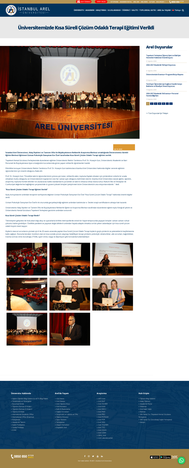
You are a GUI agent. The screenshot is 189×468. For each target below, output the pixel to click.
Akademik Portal (146, 404)
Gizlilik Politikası (18, 427)
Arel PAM (101, 412)
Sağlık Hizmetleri (62, 412)
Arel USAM (102, 430)
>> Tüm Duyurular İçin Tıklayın (157, 113)
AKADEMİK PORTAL (126, 2)
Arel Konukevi (61, 406)
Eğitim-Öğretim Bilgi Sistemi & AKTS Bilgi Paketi (30, 399)
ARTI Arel (101, 399)
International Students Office (22, 414)
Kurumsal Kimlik (18, 404)
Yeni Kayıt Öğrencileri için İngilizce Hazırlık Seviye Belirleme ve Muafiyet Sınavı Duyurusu (164, 85)
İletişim (152, 2)
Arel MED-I (102, 409)
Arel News (60, 399)
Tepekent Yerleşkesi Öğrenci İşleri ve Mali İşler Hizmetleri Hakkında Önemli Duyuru (163, 56)
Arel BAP (101, 401)
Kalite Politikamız (18, 425)
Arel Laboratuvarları (105, 438)
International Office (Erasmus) (23, 417)
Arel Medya (60, 401)
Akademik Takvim (18, 422)
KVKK (14, 430)
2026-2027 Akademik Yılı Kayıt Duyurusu (161, 65)
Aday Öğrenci (145, 401)
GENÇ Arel (102, 435)
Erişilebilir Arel (61, 427)
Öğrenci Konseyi (62, 417)
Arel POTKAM (103, 417)
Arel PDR (101, 420)
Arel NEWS (144, 2)
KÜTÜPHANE (114, 2)
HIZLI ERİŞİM (160, 2)
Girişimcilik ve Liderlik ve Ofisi (67, 414)
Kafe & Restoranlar (63, 409)
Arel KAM (101, 406)
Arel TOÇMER (103, 425)
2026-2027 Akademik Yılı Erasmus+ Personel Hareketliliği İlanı (162, 94)
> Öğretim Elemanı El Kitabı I (21, 406)
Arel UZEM (102, 433)
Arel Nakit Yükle (145, 409)
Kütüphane (16, 420)
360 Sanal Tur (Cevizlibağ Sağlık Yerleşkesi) (156, 420)
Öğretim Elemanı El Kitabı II (22, 409)
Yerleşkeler (60, 422)
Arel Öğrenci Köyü (63, 404)
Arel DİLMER (103, 404)
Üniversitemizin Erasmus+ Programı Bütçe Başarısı (164, 74)
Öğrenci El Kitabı (18, 412)
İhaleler (142, 412)
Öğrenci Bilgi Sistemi (147, 399)
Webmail (143, 406)
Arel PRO (101, 414)
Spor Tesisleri (61, 420)
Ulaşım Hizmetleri (62, 425)
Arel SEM (136, 2)
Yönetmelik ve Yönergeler (22, 401)
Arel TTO (101, 427)
